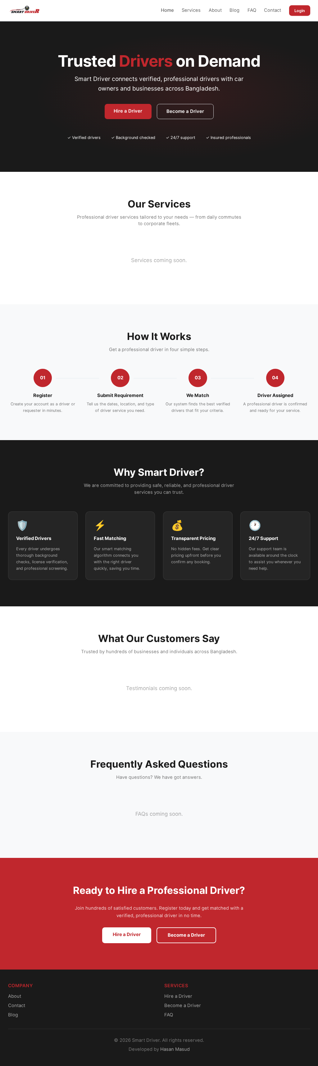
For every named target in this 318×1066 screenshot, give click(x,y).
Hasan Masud (175, 1049)
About (215, 10)
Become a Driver (185, 111)
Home (167, 10)
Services (191, 10)
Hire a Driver (128, 111)
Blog (234, 10)
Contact (272, 10)
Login (299, 10)
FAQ (252, 10)
